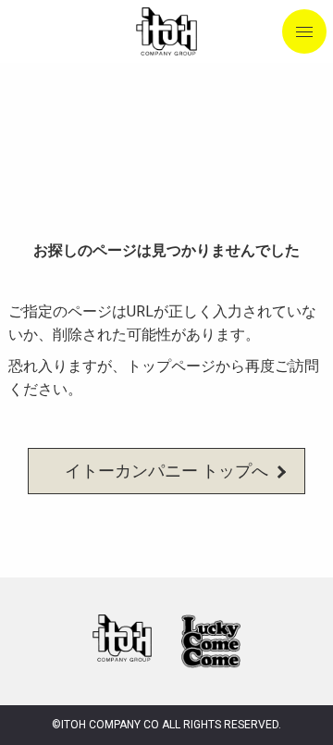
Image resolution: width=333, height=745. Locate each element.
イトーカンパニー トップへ (166, 470)
